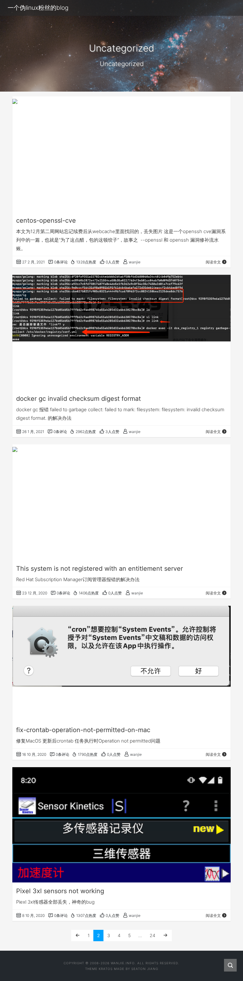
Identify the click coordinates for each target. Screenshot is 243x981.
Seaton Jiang (144, 969)
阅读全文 (213, 262)
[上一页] (77, 935)
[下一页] (165, 935)
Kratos (106, 969)
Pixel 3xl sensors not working (60, 891)
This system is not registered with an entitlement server (99, 568)
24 (152, 935)
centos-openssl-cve (46, 220)
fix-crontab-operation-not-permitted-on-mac (83, 730)
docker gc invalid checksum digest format (78, 398)
